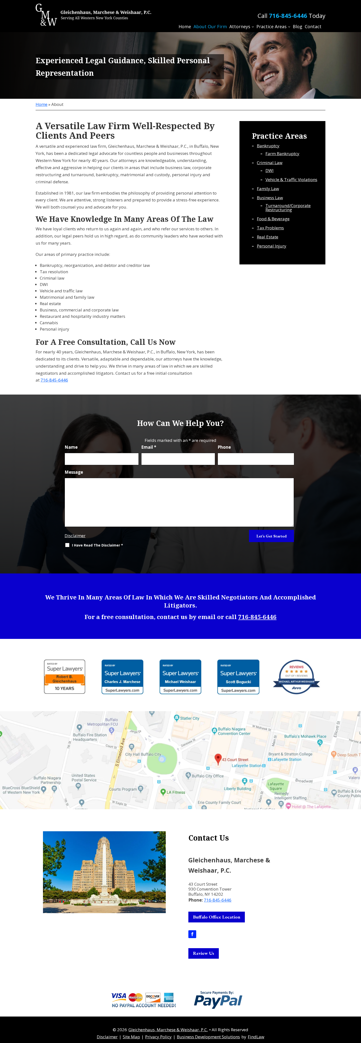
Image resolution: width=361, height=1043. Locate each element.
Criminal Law (269, 162)
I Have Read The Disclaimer (97, 545)
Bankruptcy (268, 146)
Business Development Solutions (208, 1037)
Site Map (131, 1037)
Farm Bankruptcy (282, 153)
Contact (313, 26)
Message (74, 472)
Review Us (203, 953)
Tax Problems (270, 228)
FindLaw (256, 1037)
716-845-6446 (288, 16)
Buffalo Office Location (216, 917)
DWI (269, 170)
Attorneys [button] (239, 26)
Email (148, 447)
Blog (297, 26)
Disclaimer (75, 535)
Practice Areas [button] (271, 26)
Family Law (268, 188)
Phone (224, 447)
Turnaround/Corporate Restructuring (288, 207)
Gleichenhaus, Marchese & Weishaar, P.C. (168, 1029)
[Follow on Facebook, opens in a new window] (192, 934)
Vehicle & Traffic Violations (291, 179)
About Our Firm (210, 26)
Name (71, 447)
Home (185, 26)
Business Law (270, 197)
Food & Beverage (273, 219)
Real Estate (267, 237)
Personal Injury (271, 246)
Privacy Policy (158, 1037)
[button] (356, 1007)
